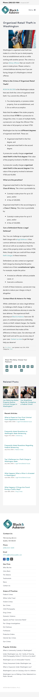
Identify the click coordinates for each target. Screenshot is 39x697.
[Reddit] (15, 366)
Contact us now (16, 339)
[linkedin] (8, 559)
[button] (4, 396)
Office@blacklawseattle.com (12, 555)
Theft (11, 349)
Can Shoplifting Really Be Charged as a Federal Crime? (28, 402)
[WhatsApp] (24, 366)
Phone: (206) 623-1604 (11, 3)
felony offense (14, 63)
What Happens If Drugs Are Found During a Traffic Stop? (17, 488)
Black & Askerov (18, 316)
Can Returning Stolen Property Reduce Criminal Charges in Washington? (10, 403)
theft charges (8, 255)
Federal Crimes (19, 449)
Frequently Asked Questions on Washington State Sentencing (15, 432)
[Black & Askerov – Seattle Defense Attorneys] (10, 7)
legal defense (22, 239)
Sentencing (19, 435)
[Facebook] (7, 366)
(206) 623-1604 (8, 548)
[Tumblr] (28, 366)
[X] (11, 366)
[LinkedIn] (20, 366)
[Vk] (7, 370)
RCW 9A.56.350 (9, 89)
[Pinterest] (32, 366)
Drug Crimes (19, 491)
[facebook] (4, 559)
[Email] (21, 370)
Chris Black (8, 347)
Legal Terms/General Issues (24, 421)
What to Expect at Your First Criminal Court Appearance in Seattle (18, 418)
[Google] (11, 559)
